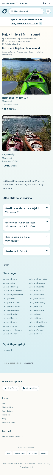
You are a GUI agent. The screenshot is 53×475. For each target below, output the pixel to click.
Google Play (31, 388)
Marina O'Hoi (7, 407)
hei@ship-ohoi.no (16, 436)
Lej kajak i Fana (9, 298)
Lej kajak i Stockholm (38, 322)
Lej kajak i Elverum (36, 294)
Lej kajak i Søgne (10, 322)
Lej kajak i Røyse (10, 318)
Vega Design (8, 154)
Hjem (5, 363)
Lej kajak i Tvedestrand (12, 330)
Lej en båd (7, 350)
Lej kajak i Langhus (11, 310)
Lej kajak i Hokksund (11, 302)
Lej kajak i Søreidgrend (12, 290)
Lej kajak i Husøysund (12, 306)
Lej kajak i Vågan (36, 330)
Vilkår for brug (44, 463)
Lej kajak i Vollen (36, 334)
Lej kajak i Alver (9, 283)
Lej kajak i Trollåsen (37, 326)
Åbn (44, 3)
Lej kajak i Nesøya (36, 310)
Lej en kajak (15, 363)
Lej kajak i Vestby (10, 334)
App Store (12, 388)
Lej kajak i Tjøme (10, 326)
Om (3, 403)
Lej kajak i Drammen (37, 283)
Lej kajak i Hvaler (36, 306)
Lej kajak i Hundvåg (37, 302)
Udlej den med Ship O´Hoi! (24, 23)
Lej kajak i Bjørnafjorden (13, 294)
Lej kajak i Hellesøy (37, 298)
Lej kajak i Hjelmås (36, 287)
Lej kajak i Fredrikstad (38, 279)
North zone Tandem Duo (15, 97)
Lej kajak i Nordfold (11, 314)
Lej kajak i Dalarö (10, 279)
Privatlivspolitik (8, 422)
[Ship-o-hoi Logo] (4, 11)
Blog (4, 418)
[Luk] (49, 3)
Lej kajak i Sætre (36, 318)
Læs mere (7, 188)
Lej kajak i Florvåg (10, 287)
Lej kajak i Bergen (36, 290)
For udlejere (7, 411)
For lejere (6, 415)
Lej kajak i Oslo (35, 314)
